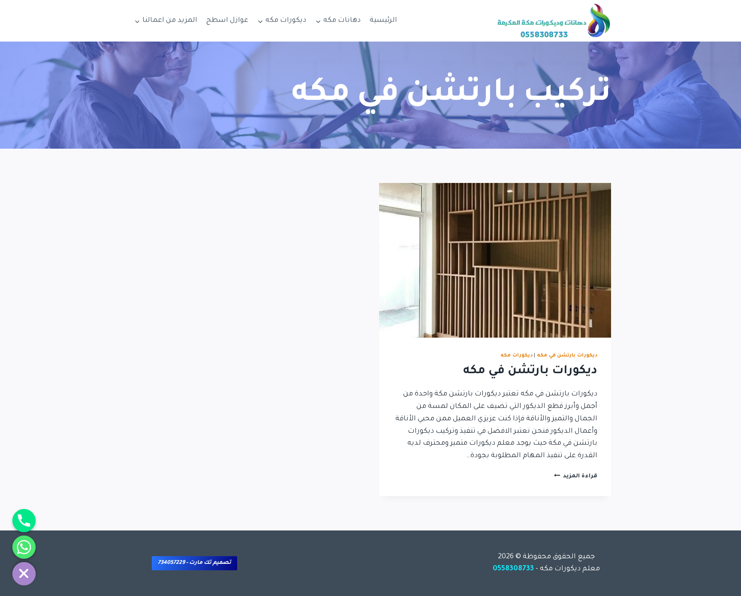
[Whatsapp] (24, 547)
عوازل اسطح (227, 20)
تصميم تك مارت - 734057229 (194, 563)
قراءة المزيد (575, 476)
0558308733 (513, 569)
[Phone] (24, 520)
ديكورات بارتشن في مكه (567, 355)
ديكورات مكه (516, 355)
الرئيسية (383, 20)
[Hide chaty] (24, 573)
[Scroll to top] (721, 580)
